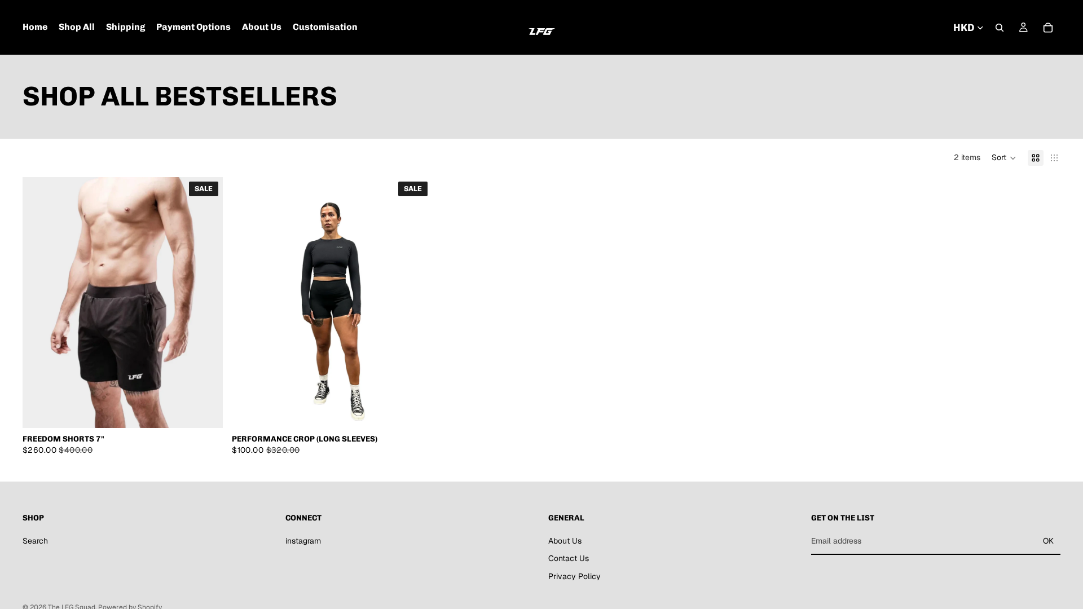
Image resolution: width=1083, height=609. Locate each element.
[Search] (999, 27)
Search (35, 541)
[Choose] (205, 410)
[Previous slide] (39, 302)
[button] (1004, 157)
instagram (303, 541)
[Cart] (1048, 27)
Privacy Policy (574, 576)
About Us (565, 541)
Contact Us (568, 558)
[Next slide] (206, 302)
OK (1048, 541)
